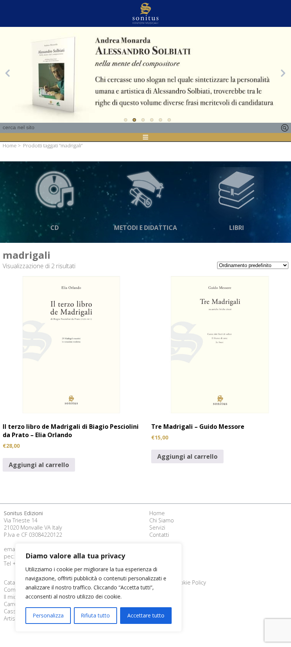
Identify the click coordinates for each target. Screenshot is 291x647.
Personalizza (48, 615)
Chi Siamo (161, 520)
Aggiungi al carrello (39, 465)
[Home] (145, 13)
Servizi (157, 527)
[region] (98, 587)
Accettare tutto (145, 615)
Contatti (159, 534)
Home (10, 145)
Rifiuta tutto (95, 615)
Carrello (13, 604)
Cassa (11, 611)
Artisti (11, 618)
